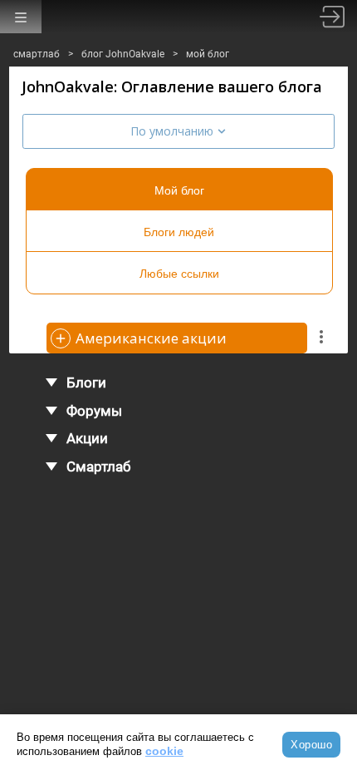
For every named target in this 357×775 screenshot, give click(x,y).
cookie (164, 751)
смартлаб (36, 54)
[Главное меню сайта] (20, 17)
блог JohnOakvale (122, 54)
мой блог (207, 54)
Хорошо (311, 744)
